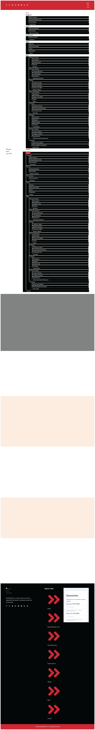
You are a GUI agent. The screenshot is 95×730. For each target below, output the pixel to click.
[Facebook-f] (6, 5)
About (27, 41)
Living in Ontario (37, 131)
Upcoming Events (34, 28)
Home (27, 12)
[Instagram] (9, 5)
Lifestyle (32, 115)
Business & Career (34, 69)
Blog (27, 55)
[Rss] (24, 5)
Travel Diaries (36, 126)
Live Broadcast (37, 73)
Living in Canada (34, 129)
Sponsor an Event (34, 33)
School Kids (36, 147)
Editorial (35, 64)
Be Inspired (36, 59)
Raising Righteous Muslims (40, 145)
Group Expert (33, 22)
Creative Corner (37, 62)
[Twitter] (12, 5)
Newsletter (32, 51)
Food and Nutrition (34, 92)
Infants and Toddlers (38, 142)
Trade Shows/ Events (38, 78)
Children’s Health (37, 83)
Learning (32, 103)
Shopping (35, 124)
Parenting (32, 140)
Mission (32, 43)
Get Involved (29, 35)
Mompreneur (36, 76)
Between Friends (34, 57)
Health (31, 80)
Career (31, 53)
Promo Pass (33, 24)
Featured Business (38, 71)
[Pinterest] (18, 5)
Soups (34, 101)
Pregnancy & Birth (37, 87)
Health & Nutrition (37, 85)
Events (28, 26)
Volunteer (32, 39)
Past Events (33, 30)
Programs (28, 15)
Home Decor (36, 117)
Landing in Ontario (38, 133)
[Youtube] (21, 5)
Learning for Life (37, 110)
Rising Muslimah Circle (35, 19)
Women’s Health (37, 89)
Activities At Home (37, 106)
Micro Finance (33, 17)
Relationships (36, 122)
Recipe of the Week (38, 96)
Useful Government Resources (40, 138)
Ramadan (35, 120)
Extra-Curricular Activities (39, 108)
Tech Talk (35, 112)
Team (31, 48)
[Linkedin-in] (15, 5)
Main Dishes (36, 94)
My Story (35, 66)
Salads (34, 99)
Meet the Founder (34, 46)
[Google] (27, 5)
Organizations (36, 136)
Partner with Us (33, 37)
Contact (28, 149)
